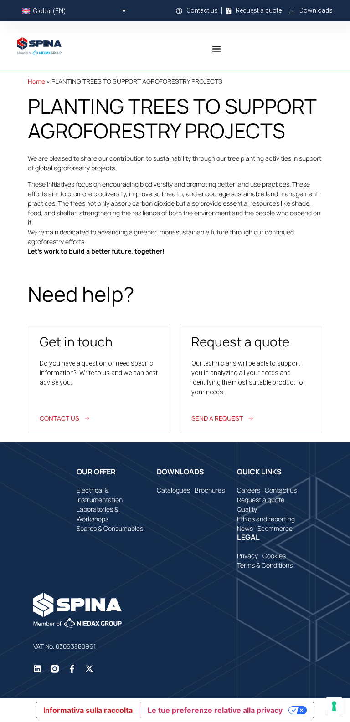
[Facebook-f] (72, 669)
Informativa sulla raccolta (88, 710)
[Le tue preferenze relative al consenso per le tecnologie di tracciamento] (334, 706)
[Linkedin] (37, 669)
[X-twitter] (89, 669)
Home (36, 81)
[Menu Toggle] (216, 48)
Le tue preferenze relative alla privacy (215, 710)
